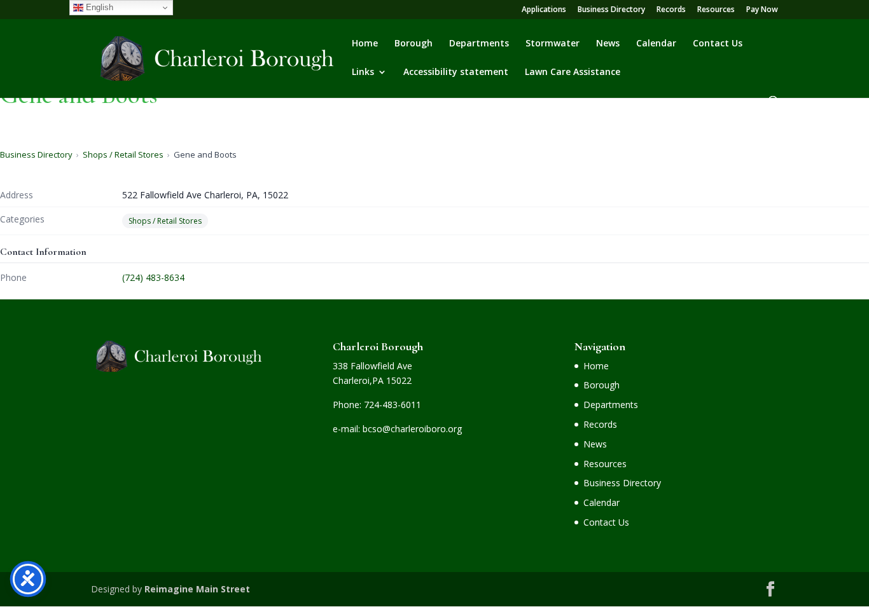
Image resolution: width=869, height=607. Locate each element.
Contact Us (717, 44)
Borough (413, 44)
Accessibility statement (455, 72)
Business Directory (611, 10)
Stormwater (552, 44)
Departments (479, 44)
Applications (544, 10)
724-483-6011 (392, 405)
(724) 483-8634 (153, 277)
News (608, 44)
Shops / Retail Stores (123, 154)
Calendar (656, 44)
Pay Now (762, 10)
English (98, 7)
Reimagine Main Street (197, 589)
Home (365, 44)
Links (363, 72)
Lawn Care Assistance (572, 72)
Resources (716, 10)
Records (671, 10)
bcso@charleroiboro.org (412, 429)
